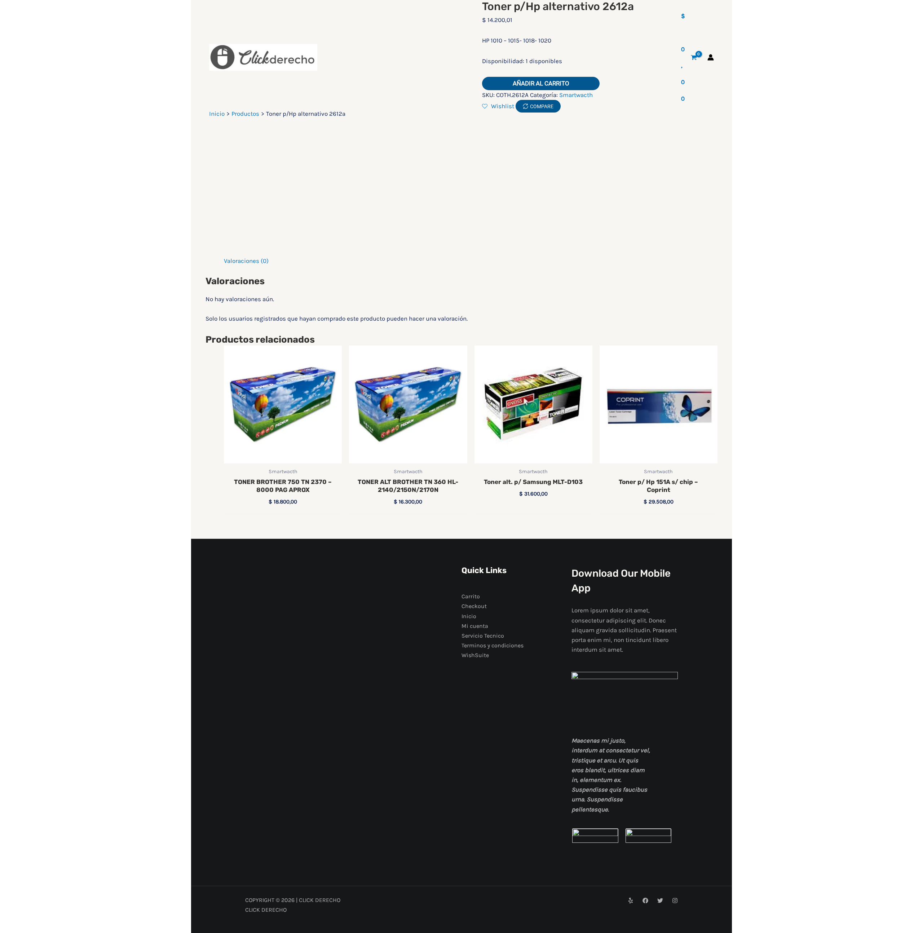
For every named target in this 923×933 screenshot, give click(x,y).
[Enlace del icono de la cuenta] (710, 57)
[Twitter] (660, 900)
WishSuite (475, 655)
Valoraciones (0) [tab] (246, 260)
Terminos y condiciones (493, 645)
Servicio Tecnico (483, 635)
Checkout (474, 606)
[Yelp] (630, 900)
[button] (381, 48)
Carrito (471, 596)
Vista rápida (283, 455)
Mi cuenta (475, 625)
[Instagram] (675, 900)
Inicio (469, 616)
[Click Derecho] (263, 57)
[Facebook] (645, 900)
